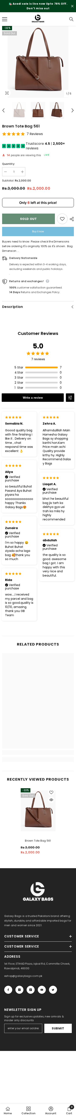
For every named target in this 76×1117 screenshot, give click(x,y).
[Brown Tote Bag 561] (38, 811)
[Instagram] (19, 990)
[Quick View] (51, 800)
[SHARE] (71, 219)
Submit (58, 1028)
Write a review (33, 397)
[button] (3, 110)
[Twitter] (53, 990)
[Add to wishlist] (62, 219)
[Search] (71, 19)
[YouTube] (42, 990)
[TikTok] (31, 990)
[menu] (4, 19)
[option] (38, 6)
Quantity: (8, 164)
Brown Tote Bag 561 (38, 840)
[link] (38, 752)
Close (72, 6)
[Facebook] (8, 990)
